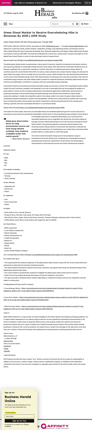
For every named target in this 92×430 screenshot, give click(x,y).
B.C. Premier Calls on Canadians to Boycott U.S (27, 3)
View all (87, 3)
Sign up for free (19, 421)
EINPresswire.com (52, 46)
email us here (8, 341)
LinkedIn (7, 351)
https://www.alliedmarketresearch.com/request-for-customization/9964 (52, 255)
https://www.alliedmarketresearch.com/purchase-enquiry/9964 (42, 107)
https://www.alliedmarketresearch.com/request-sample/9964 (40, 60)
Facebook (7, 346)
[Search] (73, 24)
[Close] (35, 391)
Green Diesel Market (76, 46)
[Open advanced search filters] (77, 24)
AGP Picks (6, 3)
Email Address (10, 413)
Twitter (6, 349)
